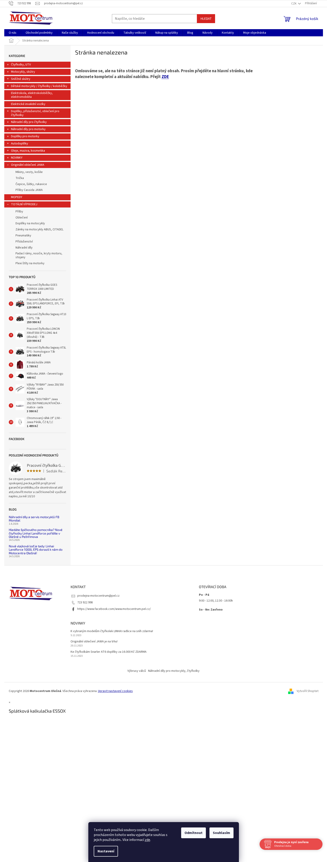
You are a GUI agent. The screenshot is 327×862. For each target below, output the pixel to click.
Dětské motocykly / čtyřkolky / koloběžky (39, 86)
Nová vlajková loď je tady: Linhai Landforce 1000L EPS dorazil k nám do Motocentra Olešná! (35, 549)
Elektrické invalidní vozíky (28, 104)
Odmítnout (193, 832)
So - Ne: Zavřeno (211, 609)
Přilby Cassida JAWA (29, 190)
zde (147, 839)
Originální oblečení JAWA (27, 165)
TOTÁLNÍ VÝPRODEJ (24, 204)
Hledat (205, 18)
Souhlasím (221, 832)
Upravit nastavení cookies (115, 691)
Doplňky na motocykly (30, 223)
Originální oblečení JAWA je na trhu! (94, 641)
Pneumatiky (23, 235)
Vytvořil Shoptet (307, 691)
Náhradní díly (24, 247)
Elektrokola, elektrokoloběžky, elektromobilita (32, 95)
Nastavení (106, 851)
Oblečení (22, 217)
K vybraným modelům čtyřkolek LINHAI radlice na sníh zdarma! (112, 631)
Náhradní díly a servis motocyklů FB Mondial (34, 518)
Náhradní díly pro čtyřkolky (29, 122)
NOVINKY (16, 157)
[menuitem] (12, 32)
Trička (20, 178)
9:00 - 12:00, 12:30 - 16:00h (216, 600)
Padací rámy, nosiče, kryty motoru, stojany (39, 255)
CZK (294, 4)
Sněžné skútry (20, 79)
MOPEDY (16, 197)
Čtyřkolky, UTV (21, 64)
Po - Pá (204, 595)
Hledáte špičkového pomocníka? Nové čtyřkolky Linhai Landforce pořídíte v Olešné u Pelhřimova (35, 533)
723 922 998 (85, 602)
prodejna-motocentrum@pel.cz (98, 596)
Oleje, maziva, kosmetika (28, 150)
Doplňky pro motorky (25, 136)
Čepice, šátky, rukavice (31, 184)
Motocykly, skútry (23, 72)
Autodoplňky (19, 143)
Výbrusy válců (136, 671)
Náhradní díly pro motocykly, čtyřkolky (174, 671)
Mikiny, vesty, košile (29, 172)
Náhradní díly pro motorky (28, 129)
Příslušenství (24, 241)
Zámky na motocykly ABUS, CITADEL (39, 229)
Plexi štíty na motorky (30, 263)
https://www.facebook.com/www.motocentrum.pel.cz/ (114, 609)
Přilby (19, 211)
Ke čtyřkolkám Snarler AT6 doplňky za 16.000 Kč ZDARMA (109, 652)
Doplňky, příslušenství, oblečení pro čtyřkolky (35, 113)
